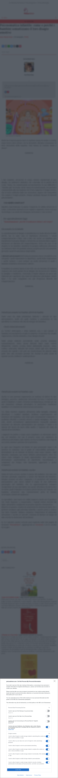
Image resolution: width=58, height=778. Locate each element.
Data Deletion (20, 775)
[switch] (48, 711)
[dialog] (29, 728)
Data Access (29, 775)
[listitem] (29, 707)
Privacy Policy (37, 775)
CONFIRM (18, 769)
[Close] (55, 681)
